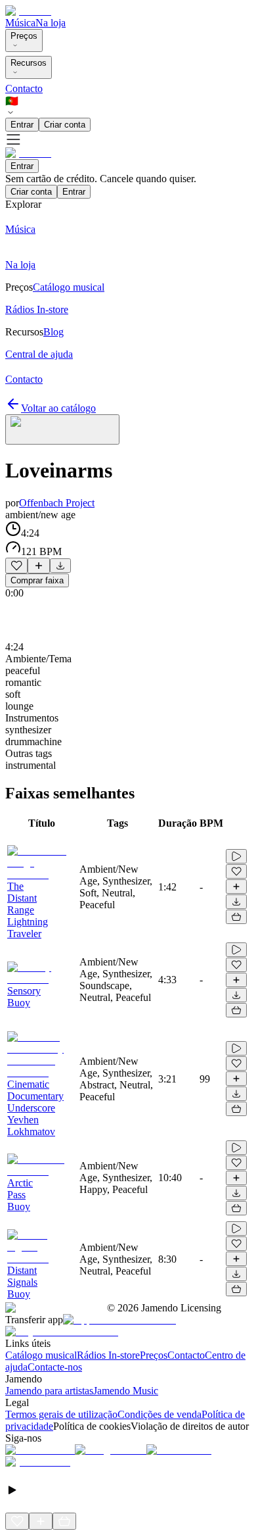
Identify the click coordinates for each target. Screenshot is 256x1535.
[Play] (62, 429)
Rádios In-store (108, 1355)
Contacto (24, 88)
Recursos (29, 63)
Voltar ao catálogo (58, 408)
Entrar (22, 125)
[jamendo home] (28, 10)
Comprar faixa (37, 580)
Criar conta (64, 125)
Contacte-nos (55, 1367)
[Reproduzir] (236, 856)
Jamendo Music (125, 1390)
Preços (24, 36)
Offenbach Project (57, 502)
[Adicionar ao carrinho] (236, 917)
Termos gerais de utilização (61, 1414)
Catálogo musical (41, 1355)
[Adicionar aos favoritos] (16, 565)
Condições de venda (159, 1414)
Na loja (50, 22)
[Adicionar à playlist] (39, 565)
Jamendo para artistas (49, 1390)
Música (20, 22)
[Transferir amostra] (60, 565)
